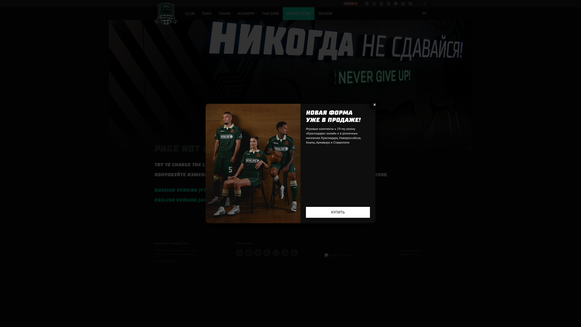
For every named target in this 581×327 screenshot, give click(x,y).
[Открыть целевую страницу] (290, 163)
